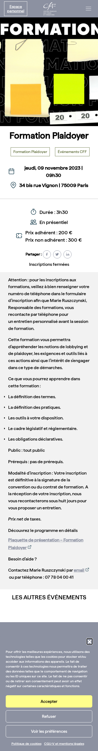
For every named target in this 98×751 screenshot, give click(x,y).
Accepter (49, 701)
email (79, 570)
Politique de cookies (26, 744)
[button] (89, 641)
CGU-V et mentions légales (64, 744)
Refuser (49, 716)
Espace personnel (15, 8)
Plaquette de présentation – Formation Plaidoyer (45, 543)
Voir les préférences (49, 731)
